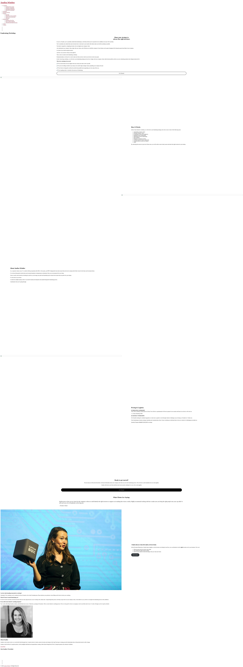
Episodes (7, 14)
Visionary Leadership (10, 7)
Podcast (4, 13)
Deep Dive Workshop (10, 10)
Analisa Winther (8, 2)
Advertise (7, 18)
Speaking (5, 11)
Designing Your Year (10, 20)
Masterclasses (5, 19)
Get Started (121, 73)
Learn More (3, 646)
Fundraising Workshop (10, 9)
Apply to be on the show (10, 16)
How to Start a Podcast (10, 21)
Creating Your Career (10, 6)
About (4, 23)
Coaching (5, 5)
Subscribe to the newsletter (11, 15)
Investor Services (6, 12)
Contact (4, 24)
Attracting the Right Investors (11, 22)
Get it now (135, 554)
